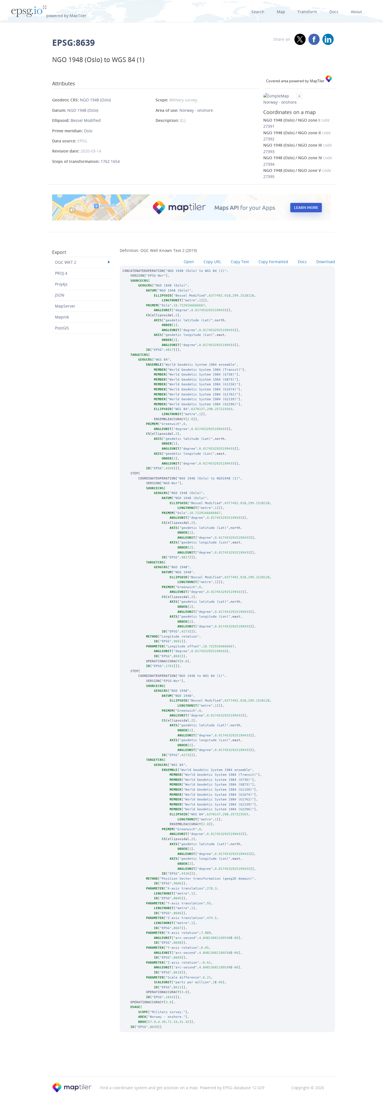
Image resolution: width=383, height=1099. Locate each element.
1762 (106, 161)
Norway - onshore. (196, 110)
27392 (268, 139)
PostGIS (62, 328)
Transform (307, 11)
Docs (333, 11)
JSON (59, 295)
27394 (268, 164)
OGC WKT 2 (65, 262)
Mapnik (62, 317)
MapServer (65, 306)
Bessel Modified (86, 120)
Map (281, 11)
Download (325, 261)
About (356, 11)
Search (258, 11)
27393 (268, 151)
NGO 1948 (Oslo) (95, 100)
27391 (268, 126)
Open (189, 261)
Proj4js (61, 284)
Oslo (88, 130)
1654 (115, 161)
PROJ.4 (61, 273)
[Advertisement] (191, 1061)
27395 (268, 176)
